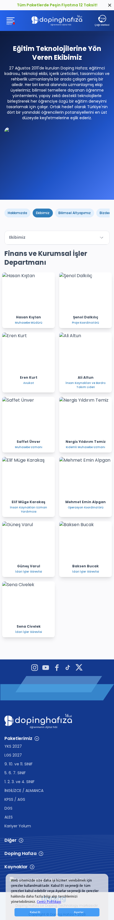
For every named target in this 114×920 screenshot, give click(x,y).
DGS (8, 808)
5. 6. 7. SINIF (15, 773)
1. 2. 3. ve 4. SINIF (19, 781)
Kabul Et (35, 912)
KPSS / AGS (14, 799)
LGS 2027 (13, 755)
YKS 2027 (13, 746)
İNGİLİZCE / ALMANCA (23, 790)
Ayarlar (79, 912)
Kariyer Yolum (17, 826)
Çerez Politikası (49, 902)
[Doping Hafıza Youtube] (45, 668)
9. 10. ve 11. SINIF (18, 764)
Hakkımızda (17, 212)
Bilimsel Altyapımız (74, 212)
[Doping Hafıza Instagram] (34, 668)
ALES (8, 817)
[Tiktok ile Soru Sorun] (67, 668)
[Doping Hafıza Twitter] (79, 668)
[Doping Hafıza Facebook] (56, 668)
